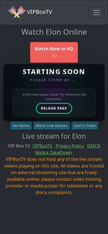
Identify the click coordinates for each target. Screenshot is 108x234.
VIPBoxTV (39, 12)
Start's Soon (85, 125)
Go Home (21, 125)
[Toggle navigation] (96, 12)
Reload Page (54, 108)
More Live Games (52, 125)
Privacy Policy (70, 146)
